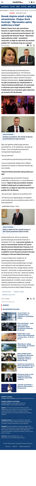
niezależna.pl (4, 10)
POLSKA (12, 6)
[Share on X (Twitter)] (31, 45)
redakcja (7, 45)
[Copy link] (34, 45)
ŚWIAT (18, 6)
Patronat (8, 446)
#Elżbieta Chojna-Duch (8, 294)
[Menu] (2, 2)
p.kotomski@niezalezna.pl (17, 404)
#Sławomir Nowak (19, 291)
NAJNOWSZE (5, 6)
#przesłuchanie (6, 291)
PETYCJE (23, 6)
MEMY (29, 6)
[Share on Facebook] (28, 45)
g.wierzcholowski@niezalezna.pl (25, 398)
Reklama (14, 446)
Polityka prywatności (24, 446)
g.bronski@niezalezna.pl (18, 403)
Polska (12, 10)
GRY (34, 6)
